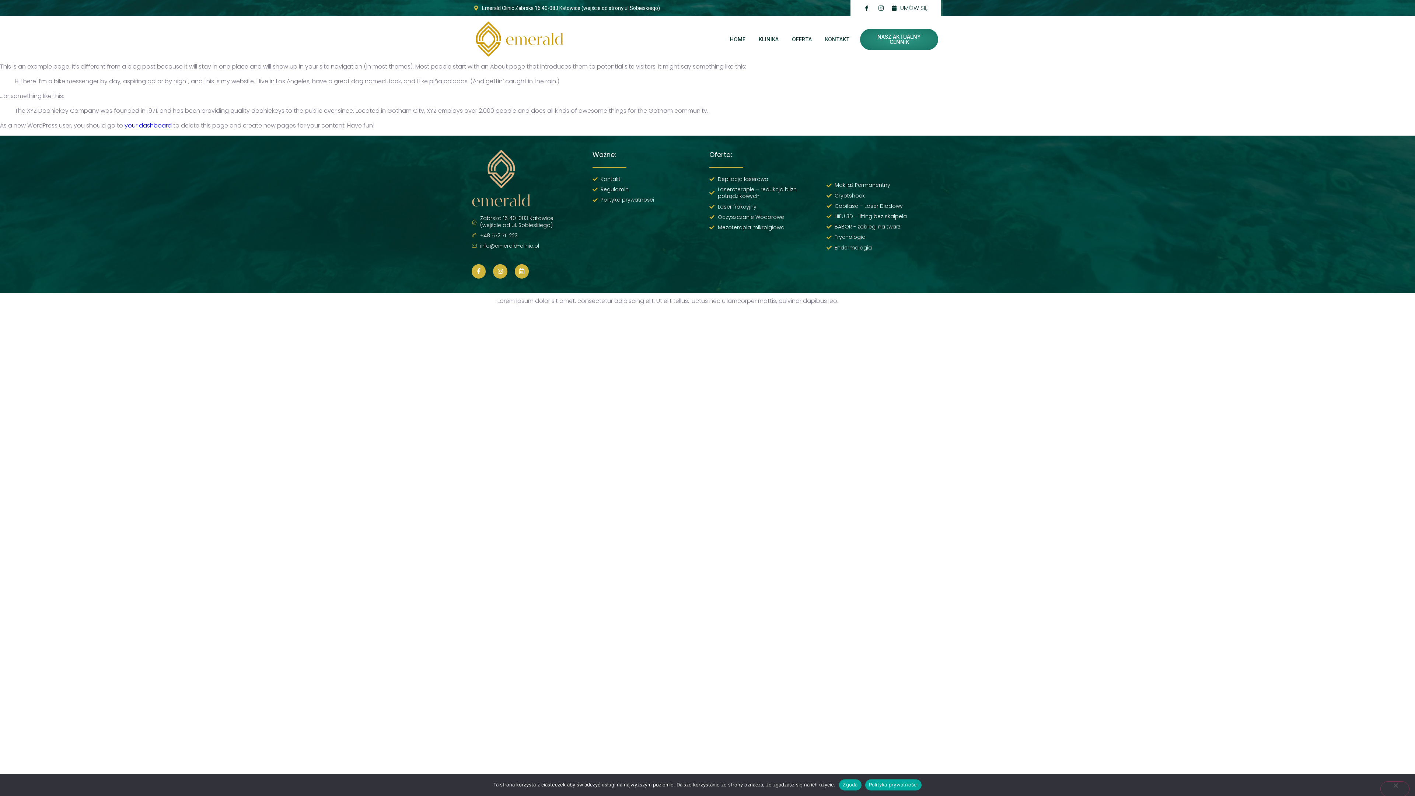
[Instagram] (500, 271)
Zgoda (850, 785)
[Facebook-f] (479, 271)
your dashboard (148, 125)
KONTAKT (837, 39)
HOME (737, 39)
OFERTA (802, 39)
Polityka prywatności (893, 785)
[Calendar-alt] (522, 271)
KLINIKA (769, 39)
